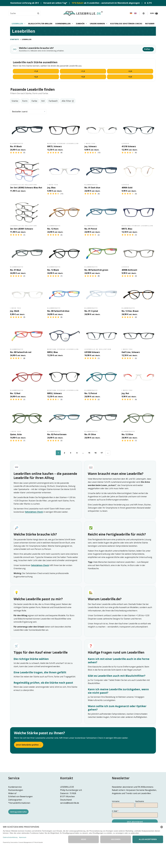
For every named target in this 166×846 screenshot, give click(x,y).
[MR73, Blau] (139, 212)
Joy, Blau (51, 187)
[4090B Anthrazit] (139, 253)
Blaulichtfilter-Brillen (40, 23)
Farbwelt (53, 100)
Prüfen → (148, 49)
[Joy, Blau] (64, 171)
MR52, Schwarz (54, 393)
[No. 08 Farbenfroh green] (101, 253)
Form (24, 100)
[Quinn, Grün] (27, 418)
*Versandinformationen (19, 803)
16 (95, 453)
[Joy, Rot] (139, 377)
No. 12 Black (53, 270)
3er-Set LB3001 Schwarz (21, 228)
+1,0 (36, 71)
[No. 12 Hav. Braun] (139, 294)
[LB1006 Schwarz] (101, 336)
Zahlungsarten (15, 799)
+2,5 (36, 76)
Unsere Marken (97, 23)
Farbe (34, 100)
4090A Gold (127, 187)
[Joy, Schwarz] (101, 130)
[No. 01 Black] (27, 130)
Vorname (115, 801)
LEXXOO (125, 143)
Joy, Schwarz (90, 146)
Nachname (139, 801)
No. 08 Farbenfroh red (20, 352)
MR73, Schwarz (54, 146)
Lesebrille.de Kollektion (23, 185)
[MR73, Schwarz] (64, 130)
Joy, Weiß (14, 311)
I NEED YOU (89, 143)
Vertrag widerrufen (18, 812)
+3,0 (83, 76)
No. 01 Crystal (91, 311)
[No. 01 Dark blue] (101, 171)
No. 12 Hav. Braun (130, 311)
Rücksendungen (15, 790)
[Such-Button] (38, 13)
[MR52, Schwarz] (64, 377)
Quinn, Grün (16, 434)
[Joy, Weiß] (27, 294)
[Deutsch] (131, 13)
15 (89, 453)
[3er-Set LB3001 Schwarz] (27, 212)
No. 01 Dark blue (92, 187)
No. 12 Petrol (90, 393)
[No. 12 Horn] (64, 212)
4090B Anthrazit (129, 270)
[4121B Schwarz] (139, 130)
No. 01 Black (16, 146)
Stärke (15, 100)
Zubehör (80, 23)
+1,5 (83, 71)
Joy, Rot (125, 393)
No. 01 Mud (15, 270)
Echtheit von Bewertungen (20, 796)
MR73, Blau (127, 228)
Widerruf (12, 793)
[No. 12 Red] (27, 377)
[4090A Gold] (139, 171)
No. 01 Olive (90, 434)
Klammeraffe (16, 143)
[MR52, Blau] (64, 336)
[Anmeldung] (143, 13)
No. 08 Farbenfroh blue (58, 311)
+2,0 (130, 71)
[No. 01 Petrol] (101, 212)
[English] (135, 13)
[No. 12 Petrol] (101, 377)
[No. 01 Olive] (101, 418)
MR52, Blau (52, 352)
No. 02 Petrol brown (56, 434)
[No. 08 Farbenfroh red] (27, 336)
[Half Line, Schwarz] (139, 336)
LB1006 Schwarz (92, 352)
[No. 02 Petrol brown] (64, 418)
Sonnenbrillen (62, 23)
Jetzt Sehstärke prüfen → (28, 744)
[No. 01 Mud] (27, 253)
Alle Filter (66, 100)
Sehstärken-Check (34, 512)
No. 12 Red (15, 393)
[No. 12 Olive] (139, 418)
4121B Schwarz (129, 146)
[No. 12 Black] (64, 253)
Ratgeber (149, 23)
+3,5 (130, 76)
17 (102, 453)
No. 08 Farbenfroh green (96, 270)
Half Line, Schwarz (131, 352)
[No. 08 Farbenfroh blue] (64, 294)
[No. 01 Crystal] (101, 294)
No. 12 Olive (127, 434)
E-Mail (114, 811)
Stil (43, 100)
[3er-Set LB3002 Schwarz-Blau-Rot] (27, 171)
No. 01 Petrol (90, 228)
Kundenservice (15, 787)
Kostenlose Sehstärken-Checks (126, 23)
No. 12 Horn (52, 228)
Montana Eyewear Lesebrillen (63, 143)
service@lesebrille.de (69, 803)
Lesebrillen (17, 23)
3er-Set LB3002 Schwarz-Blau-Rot (26, 187)
